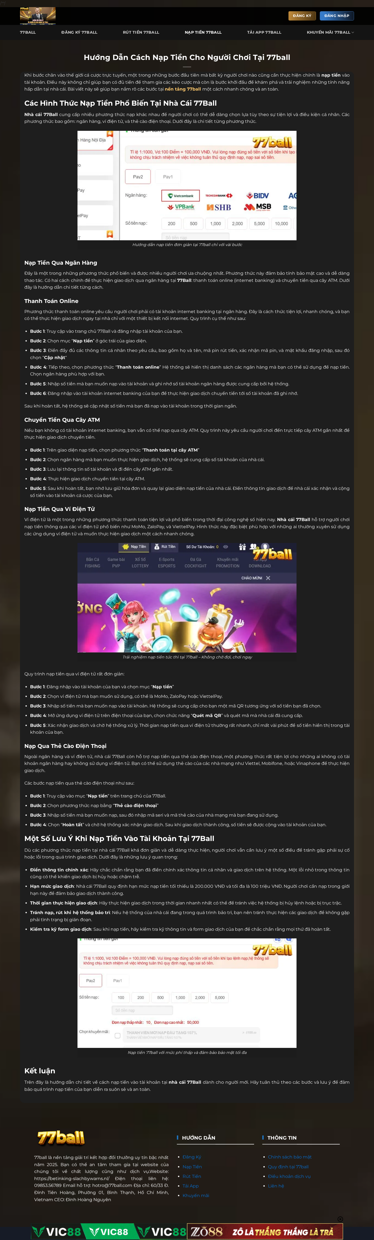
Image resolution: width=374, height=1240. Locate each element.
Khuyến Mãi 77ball (328, 32)
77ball (194, 89)
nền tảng (176, 89)
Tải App (191, 1186)
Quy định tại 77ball (288, 1166)
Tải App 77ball (264, 32)
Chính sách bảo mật (290, 1157)
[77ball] (40, 16)
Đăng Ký (192, 1157)
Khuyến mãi (196, 1195)
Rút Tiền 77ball (141, 32)
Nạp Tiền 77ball (203, 32)
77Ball (28, 32)
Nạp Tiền (192, 1166)
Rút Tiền (192, 1176)
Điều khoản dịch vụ (289, 1176)
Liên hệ (276, 1186)
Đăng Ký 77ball (79, 32)
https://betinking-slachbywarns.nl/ (71, 1178)
